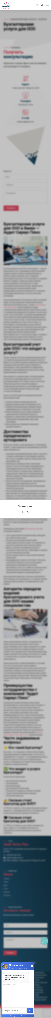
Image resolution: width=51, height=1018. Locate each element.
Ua (42, 4)
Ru (36, 4)
